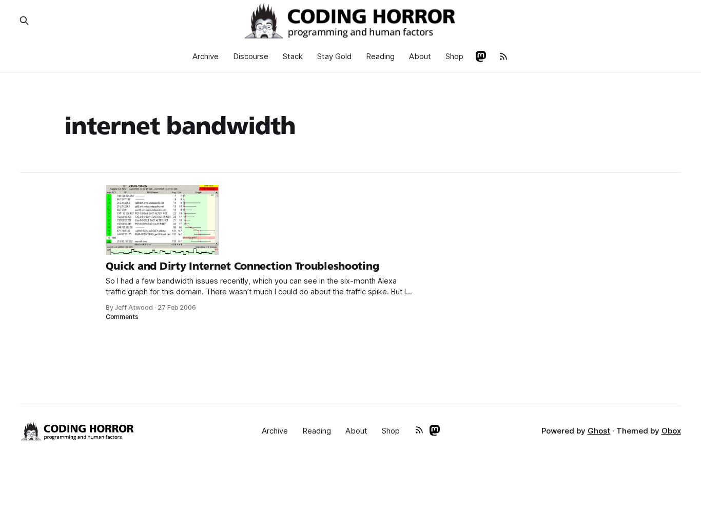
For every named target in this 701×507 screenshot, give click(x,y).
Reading (380, 56)
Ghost (599, 431)
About (420, 56)
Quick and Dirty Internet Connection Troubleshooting (242, 266)
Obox (671, 431)
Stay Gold (334, 56)
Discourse (250, 56)
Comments (122, 317)
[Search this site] (24, 20)
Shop (454, 56)
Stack (293, 56)
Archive (205, 56)
